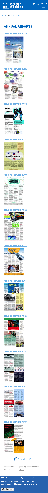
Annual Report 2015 (15, 316)
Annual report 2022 (15, 69)
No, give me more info (25, 484)
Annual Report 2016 (15, 281)
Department (15, 15)
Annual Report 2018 (15, 210)
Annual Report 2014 (15, 351)
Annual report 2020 (15, 139)
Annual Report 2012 (15, 422)
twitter (34, 3)
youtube (38, 3)
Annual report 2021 (15, 104)
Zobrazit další (24, 459)
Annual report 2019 (15, 175)
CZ (42, 4)
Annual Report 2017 (15, 245)
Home (4, 15)
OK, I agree (7, 489)
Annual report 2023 (15, 33)
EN (46, 4)
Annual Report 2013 (15, 387)
